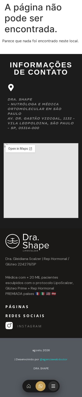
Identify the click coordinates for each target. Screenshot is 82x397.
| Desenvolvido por (41, 359)
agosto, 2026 (41, 350)
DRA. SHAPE (41, 368)
